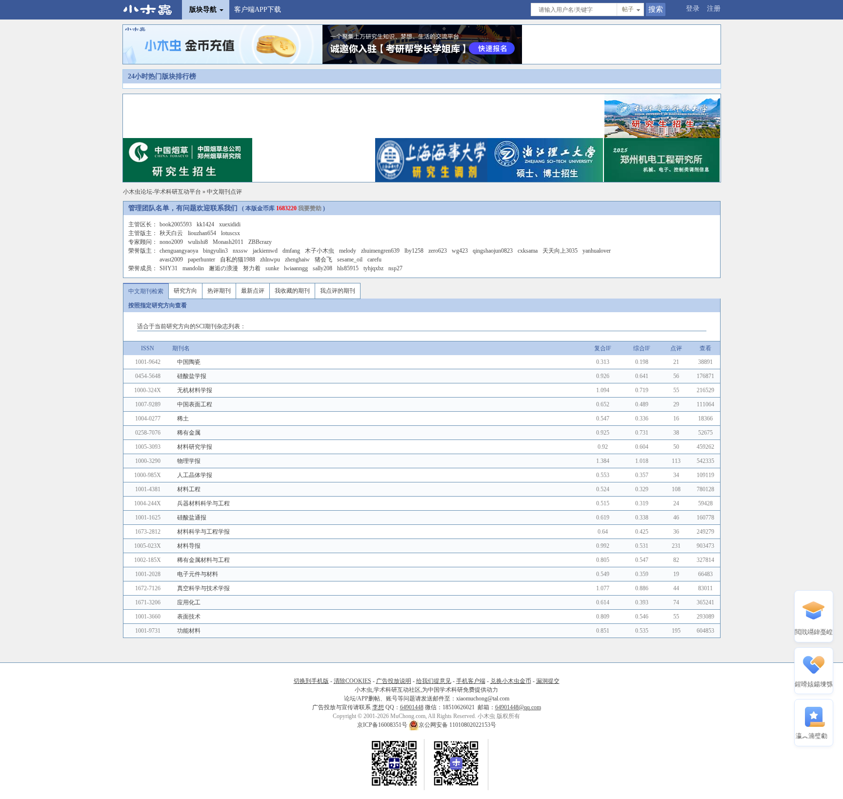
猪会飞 (323, 259)
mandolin (193, 268)
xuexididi (230, 224)
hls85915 (348, 268)
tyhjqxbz (373, 268)
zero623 (437, 250)
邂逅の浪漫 (223, 268)
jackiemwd (265, 250)
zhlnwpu (270, 259)
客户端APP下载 (257, 9)
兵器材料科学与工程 (203, 503)
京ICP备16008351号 (383, 724)
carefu (374, 259)
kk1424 (205, 224)
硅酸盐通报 (191, 517)
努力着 (252, 268)
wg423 (460, 250)
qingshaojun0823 (493, 250)
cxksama (528, 250)
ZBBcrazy (260, 242)
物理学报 (189, 461)
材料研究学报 (194, 446)
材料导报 (189, 545)
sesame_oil (349, 259)
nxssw (240, 250)
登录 (693, 8)
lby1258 (413, 250)
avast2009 (171, 259)
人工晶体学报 (194, 475)
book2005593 (176, 224)
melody (347, 250)
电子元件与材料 (197, 574)
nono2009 (171, 242)
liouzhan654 (202, 233)
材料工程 (189, 489)
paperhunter (201, 259)
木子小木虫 (319, 250)
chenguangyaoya (179, 250)
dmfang (291, 250)
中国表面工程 (194, 404)
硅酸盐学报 (191, 376)
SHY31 (169, 268)
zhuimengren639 (380, 250)
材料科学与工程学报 (203, 531)
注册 (714, 8)
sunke (272, 268)
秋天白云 (171, 233)
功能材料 (189, 630)
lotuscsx (230, 233)
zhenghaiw (297, 259)
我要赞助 (309, 208)
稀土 (183, 418)
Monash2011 (228, 242)
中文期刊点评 (224, 191)
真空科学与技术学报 (203, 588)
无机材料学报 (194, 390)
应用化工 (189, 602)
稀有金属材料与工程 (203, 560)
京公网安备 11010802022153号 (457, 724)
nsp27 (395, 268)
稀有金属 (189, 432)
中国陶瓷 (189, 362)
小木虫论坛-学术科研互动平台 (162, 191)
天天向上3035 (560, 250)
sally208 (322, 268)
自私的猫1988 (237, 259)
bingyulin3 (215, 250)
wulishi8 (198, 242)
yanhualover (596, 250)
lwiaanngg (296, 268)
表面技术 (189, 616)
